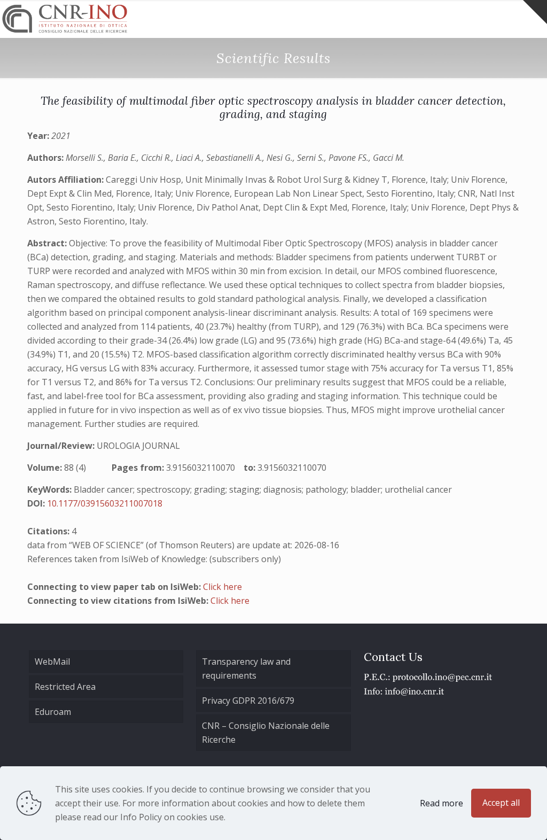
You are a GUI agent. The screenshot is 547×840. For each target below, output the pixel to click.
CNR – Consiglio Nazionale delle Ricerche (266, 732)
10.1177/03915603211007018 (104, 503)
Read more (441, 803)
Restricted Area (65, 687)
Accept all (501, 802)
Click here (222, 587)
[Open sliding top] (535, 12)
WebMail (52, 661)
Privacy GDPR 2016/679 (248, 700)
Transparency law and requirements (246, 668)
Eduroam (53, 712)
